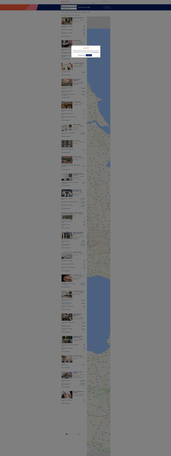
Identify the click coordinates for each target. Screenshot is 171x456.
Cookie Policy (96, 52)
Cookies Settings (81, 55)
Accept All (89, 55)
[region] (85, 51)
